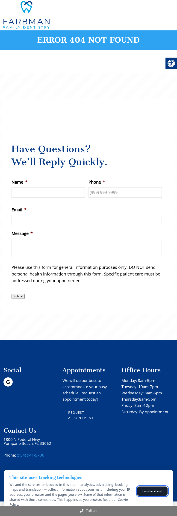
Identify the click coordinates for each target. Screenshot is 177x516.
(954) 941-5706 (30, 455)
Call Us (91, 510)
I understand (152, 491)
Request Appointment (81, 415)
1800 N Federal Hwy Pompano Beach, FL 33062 (27, 441)
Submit (18, 296)
